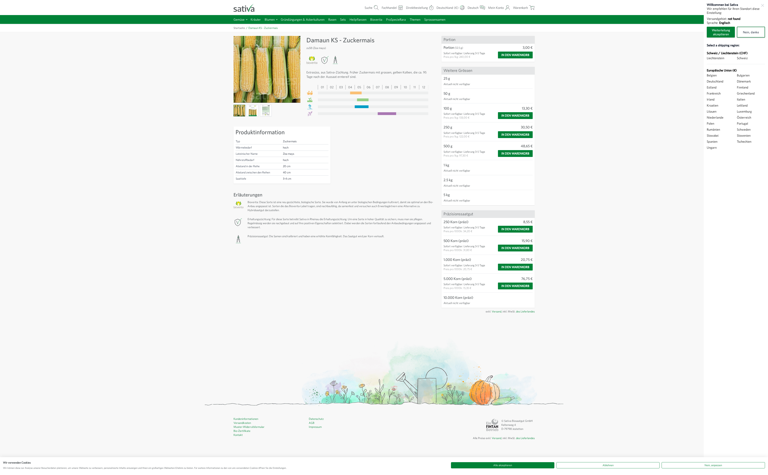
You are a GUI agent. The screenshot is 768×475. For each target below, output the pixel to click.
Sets (343, 19)
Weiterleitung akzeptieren (721, 32)
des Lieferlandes (525, 311)
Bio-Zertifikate (242, 430)
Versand (496, 311)
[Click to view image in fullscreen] (267, 69)
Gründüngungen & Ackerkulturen (302, 19)
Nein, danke (751, 32)
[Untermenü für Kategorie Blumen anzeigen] (276, 19)
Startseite (239, 27)
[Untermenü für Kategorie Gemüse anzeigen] (246, 19)
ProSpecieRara (396, 19)
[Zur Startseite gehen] (247, 7)
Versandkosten (242, 422)
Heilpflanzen (358, 19)
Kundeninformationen (246, 418)
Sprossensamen (434, 19)
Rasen (332, 19)
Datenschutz (316, 418)
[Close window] (762, 5)
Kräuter (256, 19)
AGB (311, 422)
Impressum (315, 426)
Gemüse (239, 19)
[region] (736, 237)
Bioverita (376, 19)
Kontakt (238, 434)
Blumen (270, 19)
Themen (415, 19)
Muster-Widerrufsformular (249, 426)
